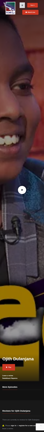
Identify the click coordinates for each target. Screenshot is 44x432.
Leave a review (7, 375)
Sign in (32, 5)
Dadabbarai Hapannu (9, 378)
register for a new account (29, 425)
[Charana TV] (10, 8)
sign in (13, 425)
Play (9, 367)
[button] (22, 5)
